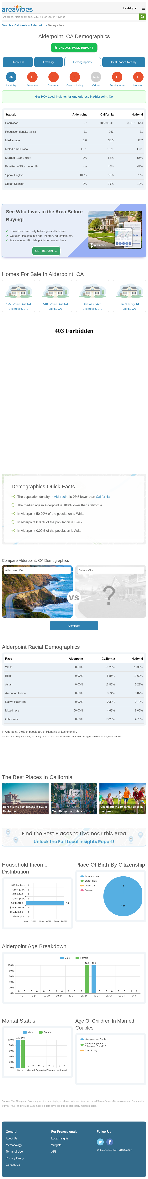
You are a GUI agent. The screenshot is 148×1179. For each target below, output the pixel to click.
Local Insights (60, 1138)
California (20, 25)
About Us (12, 1138)
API (53, 1151)
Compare (74, 625)
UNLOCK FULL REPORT (76, 47)
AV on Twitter (100, 1141)
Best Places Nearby (123, 62)
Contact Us (13, 1164)
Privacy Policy (15, 1158)
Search (6, 25)
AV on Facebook (109, 1141)
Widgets (56, 1145)
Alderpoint (38, 25)
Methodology (14, 1145)
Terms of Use (14, 1151)
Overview (18, 62)
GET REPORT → (46, 251)
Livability (128, 8)
